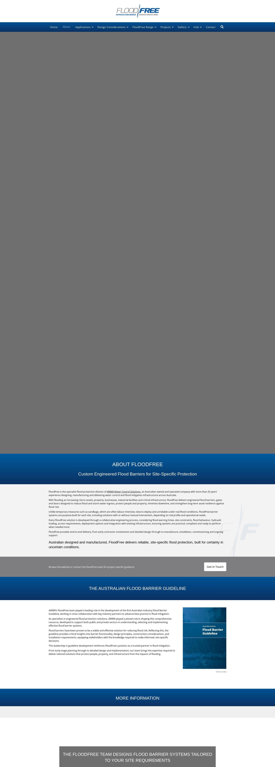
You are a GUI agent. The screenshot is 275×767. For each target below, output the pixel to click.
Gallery (182, 27)
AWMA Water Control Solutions (124, 491)
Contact (211, 27)
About (66, 26)
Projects (166, 27)
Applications (83, 27)
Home (54, 27)
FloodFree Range (143, 27)
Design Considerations (111, 27)
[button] (93, 27)
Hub (196, 27)
